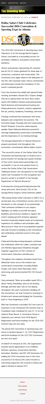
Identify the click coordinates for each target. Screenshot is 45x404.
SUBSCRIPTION (13, 3)
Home (22, 382)
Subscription (22, 386)
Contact (22, 393)
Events (35, 17)
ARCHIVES (23, 3)
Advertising (22, 390)
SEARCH (3, 3)
